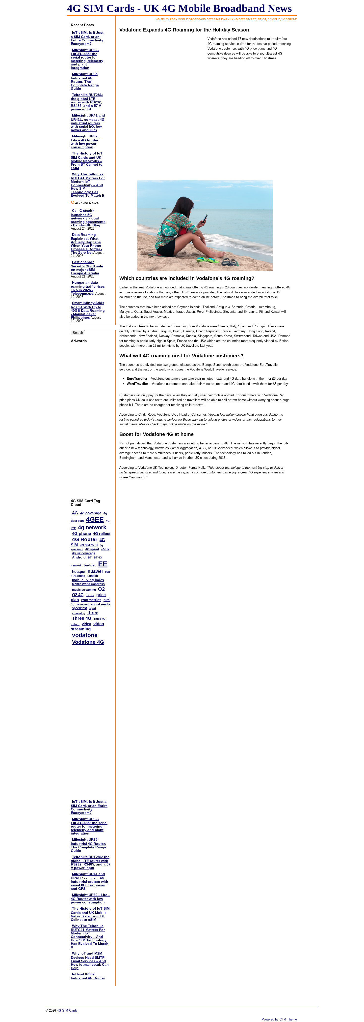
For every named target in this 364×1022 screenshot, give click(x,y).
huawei (95, 571)
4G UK (105, 549)
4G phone (81, 533)
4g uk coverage (83, 553)
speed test (79, 608)
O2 (101, 589)
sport (92, 608)
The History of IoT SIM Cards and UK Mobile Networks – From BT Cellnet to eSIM (87, 160)
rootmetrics (91, 600)
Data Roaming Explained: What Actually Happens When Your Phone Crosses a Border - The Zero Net (86, 244)
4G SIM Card (89, 545)
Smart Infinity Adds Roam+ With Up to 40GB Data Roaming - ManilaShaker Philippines (88, 310)
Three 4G (81, 618)
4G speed (92, 549)
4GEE (95, 519)
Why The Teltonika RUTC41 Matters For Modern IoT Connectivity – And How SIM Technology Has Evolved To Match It (88, 185)
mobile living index (88, 580)
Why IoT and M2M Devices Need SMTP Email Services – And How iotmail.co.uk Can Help (90, 960)
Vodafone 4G (88, 642)
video (86, 624)
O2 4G (77, 594)
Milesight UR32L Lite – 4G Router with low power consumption (85, 141)
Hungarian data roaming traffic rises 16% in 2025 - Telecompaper (88, 288)
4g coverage (90, 513)
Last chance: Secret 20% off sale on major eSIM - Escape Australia (87, 267)
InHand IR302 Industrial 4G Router (88, 976)
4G (75, 512)
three (92, 612)
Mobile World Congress (88, 584)
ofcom (90, 595)
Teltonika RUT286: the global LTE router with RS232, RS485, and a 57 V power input (87, 102)
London (92, 576)
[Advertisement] (90, 420)
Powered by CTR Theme (279, 1019)
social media (100, 604)
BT (90, 557)
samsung (83, 604)
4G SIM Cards (67, 1010)
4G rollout (101, 533)
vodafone (85, 635)
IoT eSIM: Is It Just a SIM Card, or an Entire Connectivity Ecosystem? (87, 38)
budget (90, 565)
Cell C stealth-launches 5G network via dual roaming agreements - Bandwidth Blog (88, 218)
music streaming (84, 589)
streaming (78, 613)
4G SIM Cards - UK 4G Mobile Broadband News (179, 8)
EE (102, 564)
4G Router (84, 539)
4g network (92, 527)
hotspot (78, 572)
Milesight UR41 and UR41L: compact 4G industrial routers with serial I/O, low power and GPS (88, 122)
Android (79, 557)
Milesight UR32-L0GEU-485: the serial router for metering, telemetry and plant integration (87, 59)
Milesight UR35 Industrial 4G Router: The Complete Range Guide (85, 81)
